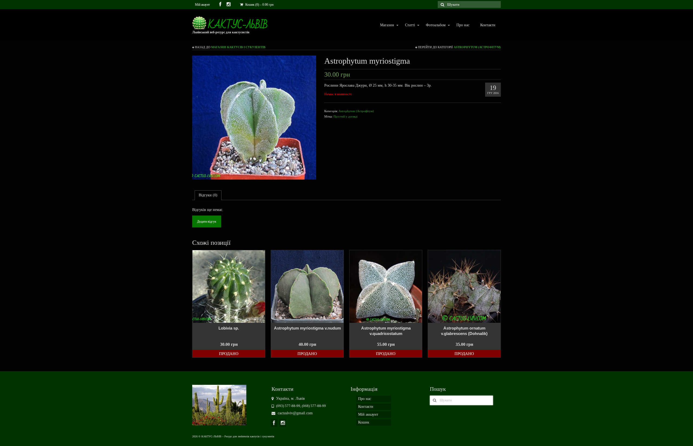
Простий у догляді (346, 116)
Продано (228, 353)
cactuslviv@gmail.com (295, 413)
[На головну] (219, 405)
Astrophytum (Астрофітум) (477, 47)
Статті (407, 25)
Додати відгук (206, 221)
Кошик (363, 422)
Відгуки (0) (208, 195)
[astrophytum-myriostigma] (254, 117)
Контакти (487, 25)
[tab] (208, 195)
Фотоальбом (433, 25)
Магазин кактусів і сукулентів (238, 47)
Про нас (462, 25)
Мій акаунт (202, 4)
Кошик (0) (258, 4)
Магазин (384, 25)
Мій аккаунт (368, 414)
